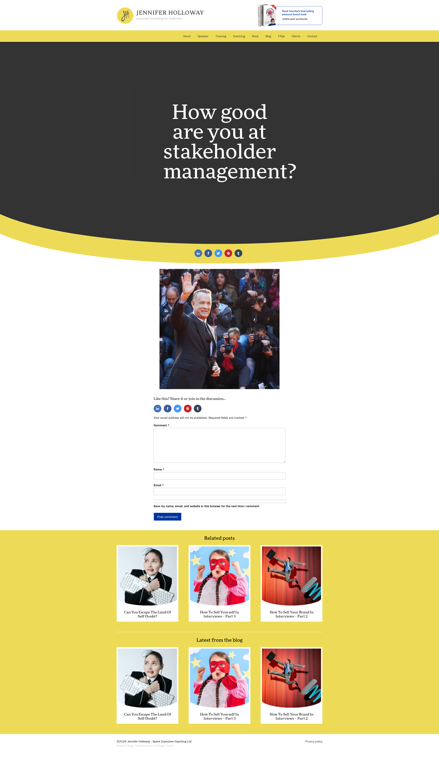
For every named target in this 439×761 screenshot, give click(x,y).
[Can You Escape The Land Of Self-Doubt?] (147, 583)
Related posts (219, 538)
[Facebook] (208, 254)
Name (159, 469)
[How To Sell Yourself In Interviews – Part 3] (219, 583)
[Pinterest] (228, 254)
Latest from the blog (220, 640)
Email (159, 485)
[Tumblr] (238, 254)
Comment (162, 425)
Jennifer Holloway (170, 13)
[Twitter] (218, 254)
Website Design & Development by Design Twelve (145, 745)
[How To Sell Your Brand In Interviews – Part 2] (291, 583)
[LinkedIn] (198, 254)
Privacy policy (313, 741)
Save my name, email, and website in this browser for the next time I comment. (207, 506)
